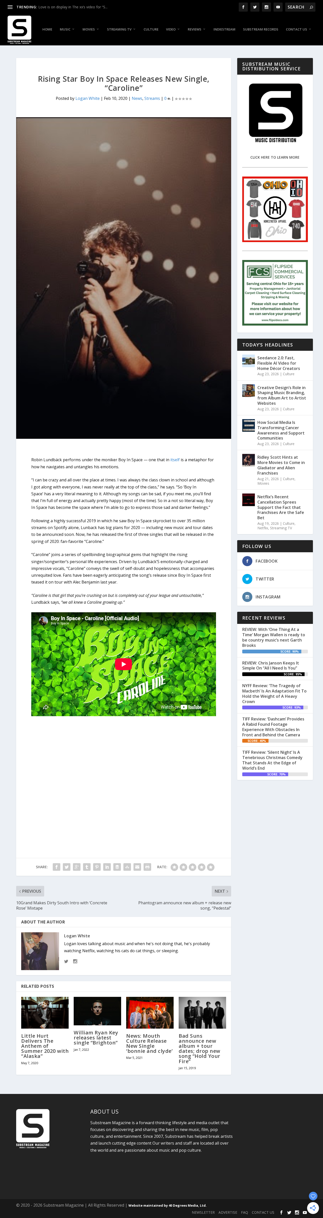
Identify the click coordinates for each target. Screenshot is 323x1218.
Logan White (87, 98)
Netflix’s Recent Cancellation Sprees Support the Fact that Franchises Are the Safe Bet (280, 507)
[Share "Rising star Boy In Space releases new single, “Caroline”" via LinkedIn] (107, 867)
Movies (89, 29)
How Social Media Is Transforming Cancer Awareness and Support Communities (281, 430)
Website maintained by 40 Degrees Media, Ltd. (167, 1205)
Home (47, 29)
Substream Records (260, 29)
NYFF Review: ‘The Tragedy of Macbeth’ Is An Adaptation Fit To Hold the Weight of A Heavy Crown (274, 693)
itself (175, 459)
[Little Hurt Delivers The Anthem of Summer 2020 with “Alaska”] (45, 1012)
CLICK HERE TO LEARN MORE (275, 157)
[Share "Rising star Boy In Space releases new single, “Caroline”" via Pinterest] (97, 867)
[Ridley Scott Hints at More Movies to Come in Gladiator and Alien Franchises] (248, 460)
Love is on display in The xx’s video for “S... (72, 7)
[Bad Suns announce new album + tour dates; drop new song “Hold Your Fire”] (202, 1012)
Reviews (194, 29)
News (137, 98)
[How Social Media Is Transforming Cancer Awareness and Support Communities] (248, 425)
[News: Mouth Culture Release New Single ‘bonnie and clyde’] (150, 1012)
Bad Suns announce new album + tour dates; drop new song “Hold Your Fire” (199, 1048)
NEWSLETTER (203, 1212)
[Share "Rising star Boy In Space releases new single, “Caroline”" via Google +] (77, 867)
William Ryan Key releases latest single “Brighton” (96, 1037)
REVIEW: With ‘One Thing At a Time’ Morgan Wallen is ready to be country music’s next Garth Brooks (273, 637)
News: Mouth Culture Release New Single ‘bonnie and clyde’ (149, 1043)
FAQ (244, 1212)
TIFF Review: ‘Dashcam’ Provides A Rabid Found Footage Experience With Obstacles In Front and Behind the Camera (273, 726)
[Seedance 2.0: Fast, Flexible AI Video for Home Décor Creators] (248, 361)
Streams (152, 98)
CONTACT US (263, 1212)
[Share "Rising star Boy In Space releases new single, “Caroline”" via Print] (147, 867)
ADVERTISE (228, 1212)
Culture (151, 29)
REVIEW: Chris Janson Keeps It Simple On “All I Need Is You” (270, 665)
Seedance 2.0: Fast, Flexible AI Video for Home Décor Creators (278, 363)
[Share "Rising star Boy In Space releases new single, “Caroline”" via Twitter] (67, 867)
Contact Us (296, 29)
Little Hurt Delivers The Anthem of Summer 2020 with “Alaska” (45, 1046)
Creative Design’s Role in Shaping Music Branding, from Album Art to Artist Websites (281, 395)
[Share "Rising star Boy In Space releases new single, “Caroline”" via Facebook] (56, 867)
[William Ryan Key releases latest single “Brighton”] (97, 1011)
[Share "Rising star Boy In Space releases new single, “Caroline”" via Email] (137, 867)
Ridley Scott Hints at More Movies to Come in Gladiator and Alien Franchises (281, 465)
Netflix (262, 528)
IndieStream (224, 29)
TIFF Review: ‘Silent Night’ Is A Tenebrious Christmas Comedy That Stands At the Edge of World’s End (272, 760)
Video (171, 29)
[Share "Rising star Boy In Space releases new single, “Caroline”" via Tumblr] (87, 867)
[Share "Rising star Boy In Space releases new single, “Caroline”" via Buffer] (117, 867)
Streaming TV (119, 29)
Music (65, 29)
